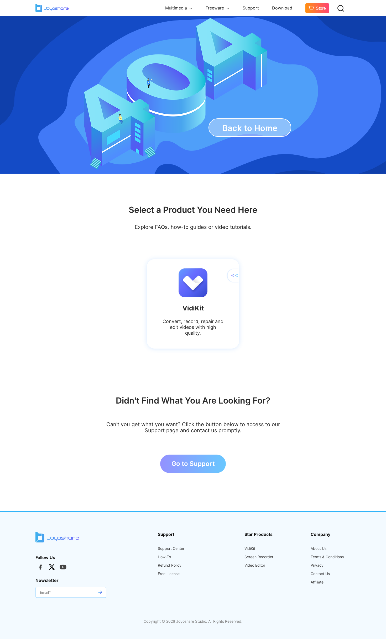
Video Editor (254, 565)
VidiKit (249, 548)
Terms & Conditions (327, 557)
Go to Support (193, 463)
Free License (169, 574)
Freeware (215, 8)
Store (321, 8)
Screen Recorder (258, 557)
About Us (318, 548)
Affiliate (317, 582)
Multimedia (176, 8)
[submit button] (100, 592)
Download (282, 8)
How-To (164, 557)
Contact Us (320, 574)
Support (251, 8)
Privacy (317, 565)
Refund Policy (169, 565)
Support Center (171, 548)
